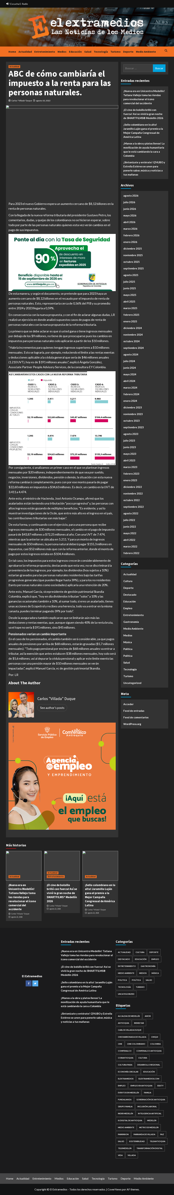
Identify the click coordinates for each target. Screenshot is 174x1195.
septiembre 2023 (133, 427)
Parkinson (123, 1134)
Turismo (115, 51)
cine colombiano (136, 1044)
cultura (142, 1058)
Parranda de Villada (144, 1134)
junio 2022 (129, 526)
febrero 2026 (131, 235)
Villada (132, 1155)
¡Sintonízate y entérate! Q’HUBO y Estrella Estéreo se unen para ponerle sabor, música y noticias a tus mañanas (144, 168)
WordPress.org (132, 723)
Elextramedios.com (148, 1079)
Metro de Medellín (149, 1127)
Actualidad (25, 51)
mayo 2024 (129, 374)
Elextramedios (126, 1079)
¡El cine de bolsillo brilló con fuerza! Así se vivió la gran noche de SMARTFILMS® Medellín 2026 (62, 893)
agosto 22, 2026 (16, 917)
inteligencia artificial (149, 1113)
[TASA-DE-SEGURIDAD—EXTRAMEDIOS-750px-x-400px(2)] (62, 262)
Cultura (127, 581)
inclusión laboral (147, 1106)
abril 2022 (129, 539)
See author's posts (52, 708)
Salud (87, 51)
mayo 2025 (129, 294)
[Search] (166, 51)
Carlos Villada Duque (129, 1030)
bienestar (139, 1023)
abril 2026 (129, 222)
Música (127, 642)
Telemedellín (125, 1148)
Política (127, 648)
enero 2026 (130, 241)
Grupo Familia (125, 1106)
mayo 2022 (129, 533)
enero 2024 (130, 400)
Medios (62, 51)
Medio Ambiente (146, 51)
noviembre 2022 (133, 493)
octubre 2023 (131, 420)
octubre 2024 (131, 341)
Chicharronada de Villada (132, 1037)
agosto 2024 (130, 354)
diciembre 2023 (132, 407)
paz (162, 1134)
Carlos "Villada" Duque (21, 100)
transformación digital (149, 1148)
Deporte (128, 51)
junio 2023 (129, 447)
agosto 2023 (130, 433)
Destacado (129, 594)
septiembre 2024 (133, 347)
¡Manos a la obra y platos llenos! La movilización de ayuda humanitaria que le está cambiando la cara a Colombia (143, 149)
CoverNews (114, 1189)
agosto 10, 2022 (43, 100)
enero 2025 (130, 321)
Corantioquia (125, 1058)
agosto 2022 (130, 513)
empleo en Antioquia (141, 1085)
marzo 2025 (130, 308)
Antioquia (123, 1023)
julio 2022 (129, 519)
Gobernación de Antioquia (150, 1099)
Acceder (128, 704)
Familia (147, 1092)
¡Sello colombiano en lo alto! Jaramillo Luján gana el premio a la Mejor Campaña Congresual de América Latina (100, 895)
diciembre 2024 (132, 327)
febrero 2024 (131, 394)
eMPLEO (122, 1085)
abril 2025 (129, 301)
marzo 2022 (130, 546)
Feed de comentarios (136, 717)
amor (148, 1016)
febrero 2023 (131, 473)
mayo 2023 (129, 453)
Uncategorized (132, 682)
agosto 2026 (130, 195)
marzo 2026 (130, 228)
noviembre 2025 (133, 255)
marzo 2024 (130, 387)
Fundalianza (125, 1099)
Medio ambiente (126, 1127)
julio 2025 (129, 281)
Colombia (155, 1044)
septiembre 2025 (133, 268)
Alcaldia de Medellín (129, 1016)
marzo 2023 (130, 466)
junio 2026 (129, 208)
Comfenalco (125, 1051)
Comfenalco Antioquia (149, 1051)
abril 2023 (129, 460)
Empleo (127, 608)
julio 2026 (129, 202)
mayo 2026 (129, 215)
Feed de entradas (133, 710)
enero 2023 (130, 480)
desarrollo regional (148, 1065)
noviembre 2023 (133, 414)
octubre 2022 (131, 500)
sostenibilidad (137, 1141)
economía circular (128, 1072)
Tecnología (101, 51)
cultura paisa (125, 1065)
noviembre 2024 (133, 334)
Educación (75, 51)
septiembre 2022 (133, 506)
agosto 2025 (130, 275)
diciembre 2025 (132, 248)
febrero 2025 (131, 314)
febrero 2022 (131, 553)
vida (120, 1155)
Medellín (151, 1120)
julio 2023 (129, 440)
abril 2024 (129, 380)
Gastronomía (131, 621)
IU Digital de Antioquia (130, 1120)
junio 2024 (129, 367)
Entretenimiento (44, 51)
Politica (127, 655)
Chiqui (154, 1037)
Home (12, 51)
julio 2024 (129, 361)
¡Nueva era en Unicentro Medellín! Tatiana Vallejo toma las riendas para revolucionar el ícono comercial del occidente (22, 897)
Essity (160, 1085)
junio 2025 (129, 288)
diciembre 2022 (132, 486)
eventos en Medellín (128, 1092)
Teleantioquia (157, 1141)
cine (120, 1044)
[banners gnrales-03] (62, 776)
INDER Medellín (125, 1113)
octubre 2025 (131, 261)
